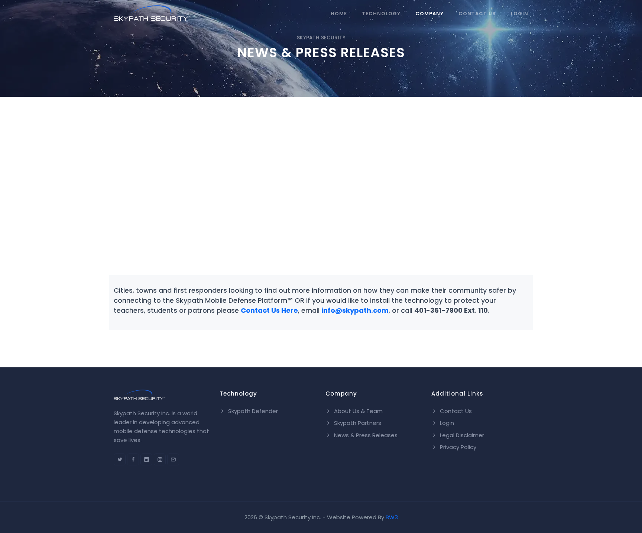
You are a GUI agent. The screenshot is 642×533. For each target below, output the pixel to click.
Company (429, 13)
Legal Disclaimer (461, 435)
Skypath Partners (357, 423)
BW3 (392, 517)
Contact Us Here (269, 310)
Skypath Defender (252, 411)
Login (519, 13)
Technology (381, 13)
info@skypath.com (355, 310)
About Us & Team (358, 411)
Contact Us (477, 13)
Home (339, 13)
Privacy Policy (457, 447)
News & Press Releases (365, 435)
